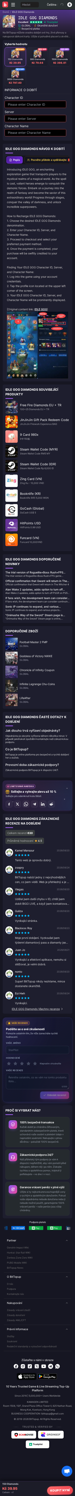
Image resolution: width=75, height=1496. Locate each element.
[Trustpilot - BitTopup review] (37, 1444)
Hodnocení (13, 1058)
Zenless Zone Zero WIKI (19, 1257)
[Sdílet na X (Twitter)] (17, 804)
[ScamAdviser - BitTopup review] (23, 1435)
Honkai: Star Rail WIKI (18, 1252)
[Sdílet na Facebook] (9, 804)
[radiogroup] (22, 855)
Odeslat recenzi (56, 1095)
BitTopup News (15, 1267)
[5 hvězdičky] (35, 1063)
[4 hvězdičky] (28, 1063)
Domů (6, 11)
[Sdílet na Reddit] (51, 804)
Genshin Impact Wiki (18, 1247)
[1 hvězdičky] (9, 1063)
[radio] (16, 855)
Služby (10, 1336)
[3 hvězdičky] (22, 1063)
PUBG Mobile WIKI (17, 1262)
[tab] (14, 160)
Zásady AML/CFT (16, 1320)
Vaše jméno (13, 1043)
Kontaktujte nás (15, 1293)
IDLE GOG (40, 309)
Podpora (11, 1288)
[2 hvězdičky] (15, 1063)
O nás (10, 1283)
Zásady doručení (16, 1315)
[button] (37, 1240)
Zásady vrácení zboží (18, 1310)
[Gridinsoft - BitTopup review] (51, 1435)
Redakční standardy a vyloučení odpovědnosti (32, 1346)
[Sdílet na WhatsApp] (25, 804)
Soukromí (12, 1341)
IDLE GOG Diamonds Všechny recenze (36, 1009)
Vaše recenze (14, 1070)
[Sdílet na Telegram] (34, 804)
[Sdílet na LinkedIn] (42, 804)
